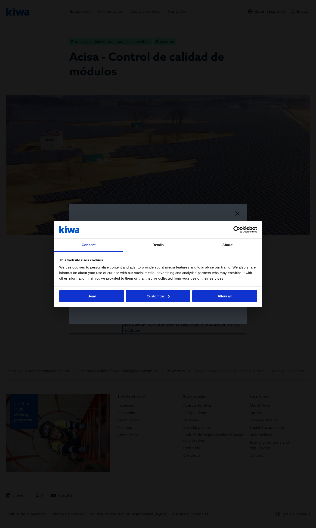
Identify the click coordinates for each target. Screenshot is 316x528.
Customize (155, 296)
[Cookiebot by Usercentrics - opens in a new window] (237, 229)
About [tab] (227, 245)
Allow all (225, 296)
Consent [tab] (89, 245)
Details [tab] (158, 245)
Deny (91, 296)
